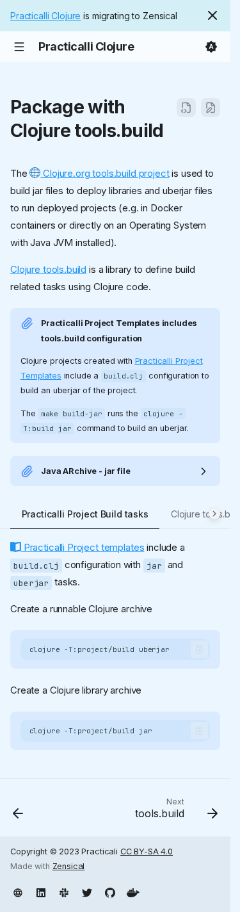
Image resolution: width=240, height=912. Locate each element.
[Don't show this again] (212, 15)
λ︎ (176, 131)
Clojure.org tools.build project (104, 173)
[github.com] (110, 891)
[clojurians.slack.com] (64, 891)
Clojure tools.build (48, 269)
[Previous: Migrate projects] (18, 811)
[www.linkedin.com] (41, 891)
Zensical (68, 866)
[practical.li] (18, 891)
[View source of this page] (186, 107)
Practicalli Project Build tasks (85, 514)
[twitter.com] (87, 891)
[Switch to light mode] (211, 46)
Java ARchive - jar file (86, 471)
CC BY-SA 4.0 (146, 851)
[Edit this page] (210, 107)
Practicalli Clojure (45, 15)
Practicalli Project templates (82, 547)
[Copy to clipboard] (199, 649)
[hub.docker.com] (133, 891)
